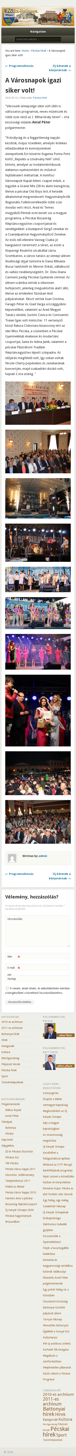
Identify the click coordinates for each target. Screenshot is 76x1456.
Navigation (38, 31)
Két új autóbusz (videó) (57, 1343)
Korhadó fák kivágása (56, 1349)
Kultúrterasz (50, 1337)
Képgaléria (7, 1145)
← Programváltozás (19, 66)
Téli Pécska (11, 1163)
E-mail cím (13, 971)
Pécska (9, 1133)
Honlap (11, 978)
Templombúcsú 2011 (17, 1180)
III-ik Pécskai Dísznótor (19, 1151)
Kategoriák (7, 1046)
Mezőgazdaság (10, 1058)
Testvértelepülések (12, 1082)
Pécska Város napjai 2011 (20, 1169)
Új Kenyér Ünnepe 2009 (19, 1210)
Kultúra (5, 1052)
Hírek (4, 1040)
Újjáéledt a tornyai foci (56, 1331)
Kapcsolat (7, 1139)
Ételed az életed (14, 1186)
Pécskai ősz (12, 1157)
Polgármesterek (10, 1104)
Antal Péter (12, 1115)
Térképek (6, 1121)
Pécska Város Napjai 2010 (20, 1192)
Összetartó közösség (55, 1301)
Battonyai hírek (10, 1034)
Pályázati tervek (10, 1064)
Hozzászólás (14, 919)
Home (25, 50)
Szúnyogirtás (50, 1093)
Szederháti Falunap (54, 1206)
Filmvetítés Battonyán (56, 1325)
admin (42, 856)
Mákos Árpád (13, 1110)
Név (13, 957)
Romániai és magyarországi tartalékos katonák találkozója (58, 1265)
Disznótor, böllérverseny (19, 1174)
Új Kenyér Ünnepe (53, 1146)
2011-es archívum (12, 1027)
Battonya (10, 1127)
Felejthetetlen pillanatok (57, 1367)
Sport (4, 1076)
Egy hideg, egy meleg (55, 1200)
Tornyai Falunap (52, 1319)
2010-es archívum (12, 1021)
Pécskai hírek (38, 50)
